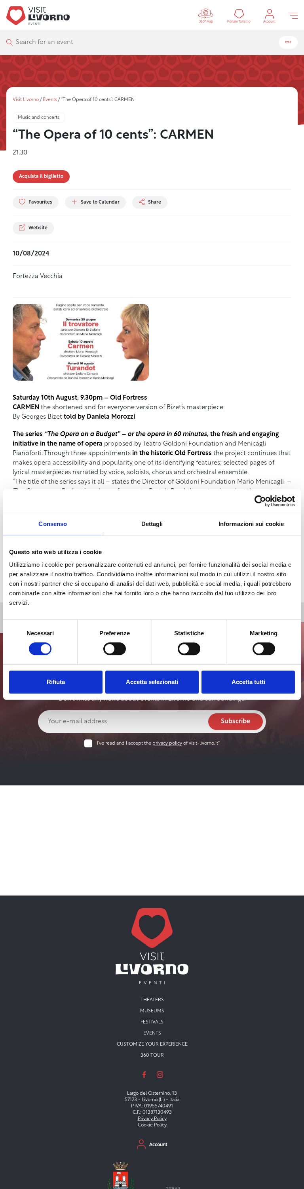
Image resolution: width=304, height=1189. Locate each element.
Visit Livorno (26, 99)
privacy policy (167, 743)
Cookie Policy (152, 1125)
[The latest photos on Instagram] (160, 1074)
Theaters (152, 1000)
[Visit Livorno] (38, 15)
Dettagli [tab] (152, 523)
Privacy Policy (152, 1119)
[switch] (114, 648)
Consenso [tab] (52, 523)
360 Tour (152, 1055)
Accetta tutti (248, 681)
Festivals (152, 1022)
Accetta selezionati (152, 681)
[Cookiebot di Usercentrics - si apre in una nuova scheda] (260, 501)
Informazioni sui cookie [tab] (251, 523)
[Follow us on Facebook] (144, 1074)
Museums (152, 1011)
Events (50, 99)
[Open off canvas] (293, 15)
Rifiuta (56, 681)
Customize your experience (152, 1044)
